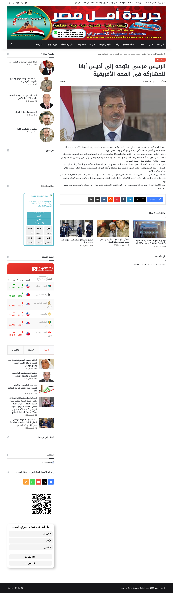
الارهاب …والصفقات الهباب (26, 112)
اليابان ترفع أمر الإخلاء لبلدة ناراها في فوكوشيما (77, 241)
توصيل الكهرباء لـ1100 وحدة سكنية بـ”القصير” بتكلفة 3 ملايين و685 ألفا (150, 242)
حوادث (92, 44)
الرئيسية (139, 2)
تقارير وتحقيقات (67, 44)
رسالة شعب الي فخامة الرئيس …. (23, 62)
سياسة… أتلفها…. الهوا (27, 129)
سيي (45, 547)
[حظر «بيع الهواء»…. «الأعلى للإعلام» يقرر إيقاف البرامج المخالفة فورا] (46, 389)
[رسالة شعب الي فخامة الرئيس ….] (46, 67)
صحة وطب (81, 44)
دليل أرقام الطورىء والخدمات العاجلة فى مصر (100, 2)
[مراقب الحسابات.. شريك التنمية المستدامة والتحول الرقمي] (46, 377)
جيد (46, 540)
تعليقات (15, 350)
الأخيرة (46, 350)
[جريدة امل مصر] (86, 23)
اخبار (151, 44)
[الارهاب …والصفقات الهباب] (46, 118)
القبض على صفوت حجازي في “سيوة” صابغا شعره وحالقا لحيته (113, 241)
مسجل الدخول (149, 264)
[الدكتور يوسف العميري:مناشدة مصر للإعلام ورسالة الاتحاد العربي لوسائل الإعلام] (46, 364)
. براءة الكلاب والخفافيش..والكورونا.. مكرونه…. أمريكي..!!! (22, 80)
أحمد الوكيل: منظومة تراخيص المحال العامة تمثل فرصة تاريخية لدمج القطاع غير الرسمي (23, 422)
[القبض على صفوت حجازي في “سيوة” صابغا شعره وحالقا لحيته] (113, 228)
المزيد (40, 44)
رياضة (117, 44)
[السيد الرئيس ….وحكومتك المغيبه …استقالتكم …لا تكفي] (46, 101)
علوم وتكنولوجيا (105, 44)
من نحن (77, 2)
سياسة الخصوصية (126, 2)
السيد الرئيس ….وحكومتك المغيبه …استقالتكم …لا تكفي (23, 97)
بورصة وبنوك (51, 44)
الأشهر (31, 350)
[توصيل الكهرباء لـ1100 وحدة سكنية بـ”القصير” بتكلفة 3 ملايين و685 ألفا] (149, 229)
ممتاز (45, 533)
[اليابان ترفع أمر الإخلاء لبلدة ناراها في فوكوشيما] (76, 228)
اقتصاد (141, 44)
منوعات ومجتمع (129, 44)
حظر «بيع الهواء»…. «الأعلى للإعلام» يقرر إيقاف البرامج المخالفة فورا (22, 388)
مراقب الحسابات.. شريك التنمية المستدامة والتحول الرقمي (24, 374)
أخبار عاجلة (152, 54)
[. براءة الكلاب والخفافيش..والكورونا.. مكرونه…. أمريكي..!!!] (46, 84)
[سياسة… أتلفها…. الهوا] (46, 135)
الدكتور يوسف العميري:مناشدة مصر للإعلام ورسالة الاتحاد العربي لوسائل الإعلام (22, 363)
